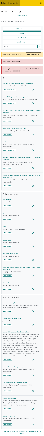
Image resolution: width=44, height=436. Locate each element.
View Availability (9, 90)
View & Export (21, 15)
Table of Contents (21, 29)
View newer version (33, 54)
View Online (7, 121)
